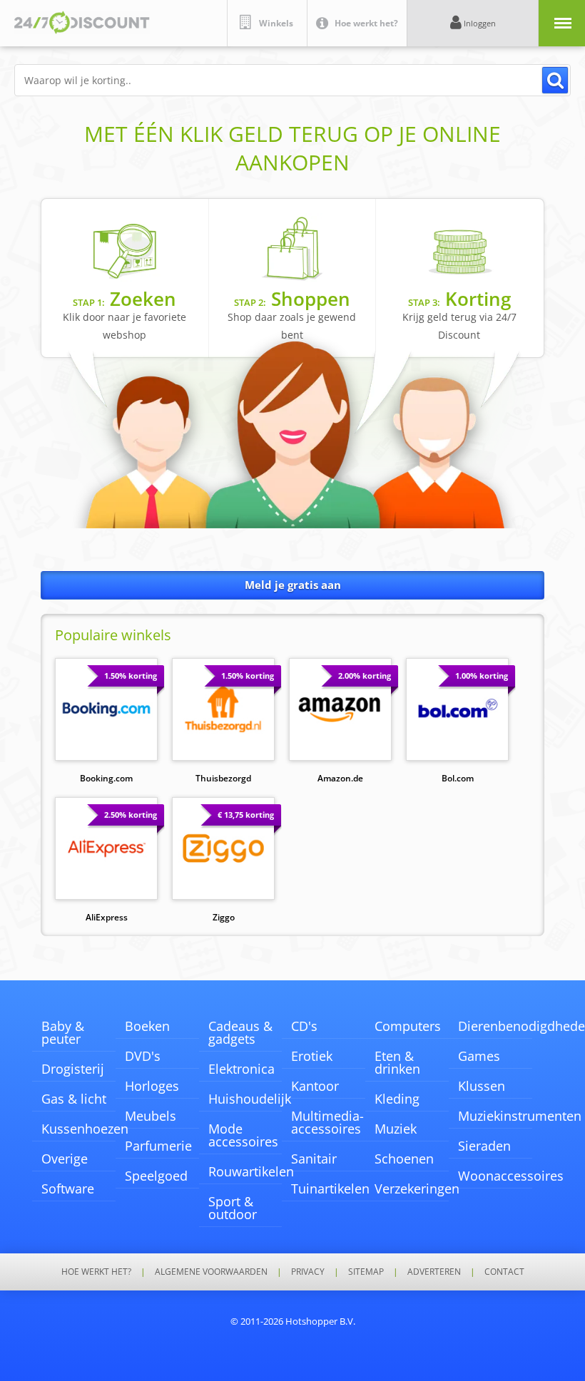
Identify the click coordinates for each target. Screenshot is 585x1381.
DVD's (143, 1055)
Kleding (397, 1098)
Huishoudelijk (249, 1098)
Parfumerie (158, 1145)
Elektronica (241, 1068)
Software (67, 1188)
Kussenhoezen (84, 1128)
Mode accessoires (243, 1135)
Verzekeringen (417, 1188)
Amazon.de (340, 778)
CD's (304, 1026)
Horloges (152, 1085)
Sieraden (484, 1145)
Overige (64, 1158)
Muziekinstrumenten (519, 1115)
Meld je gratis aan (293, 584)
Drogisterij (72, 1068)
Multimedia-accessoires (327, 1122)
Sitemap (366, 1272)
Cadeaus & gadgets (240, 1032)
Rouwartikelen (251, 1171)
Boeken (147, 1026)
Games (479, 1055)
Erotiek (311, 1055)
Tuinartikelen (330, 1188)
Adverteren (434, 1272)
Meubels (150, 1115)
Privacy (308, 1272)
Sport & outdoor (232, 1208)
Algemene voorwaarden (211, 1272)
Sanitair (314, 1158)
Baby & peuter (62, 1032)
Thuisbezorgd (223, 778)
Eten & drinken (397, 1062)
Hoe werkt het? (96, 1272)
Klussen (481, 1085)
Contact (504, 1272)
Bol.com (458, 778)
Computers (408, 1026)
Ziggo (224, 917)
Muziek (396, 1128)
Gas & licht (73, 1098)
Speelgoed (156, 1175)
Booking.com (106, 778)
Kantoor (315, 1085)
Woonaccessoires (511, 1175)
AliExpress (107, 917)
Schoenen (404, 1158)
